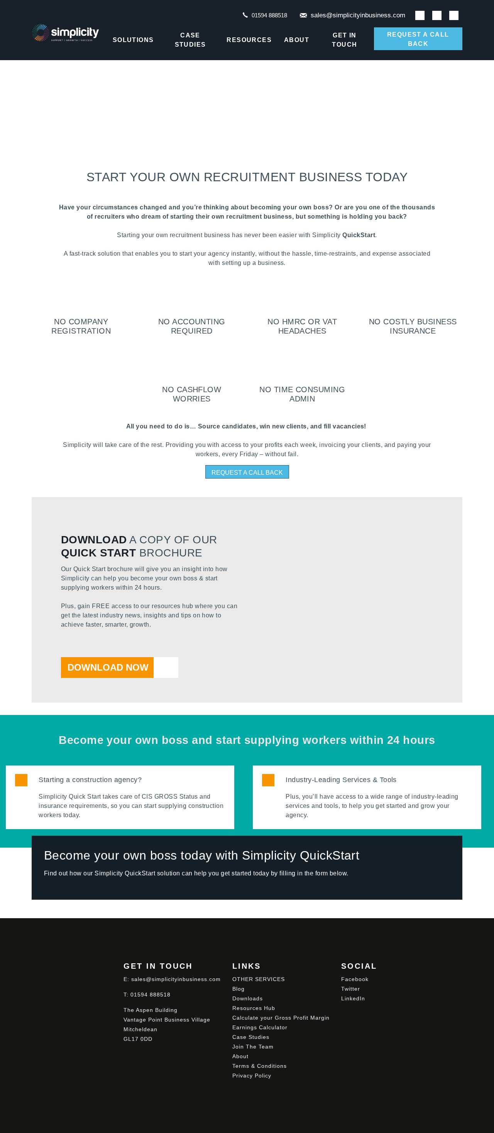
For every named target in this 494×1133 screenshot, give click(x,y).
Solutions (133, 40)
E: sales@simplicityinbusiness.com (172, 979)
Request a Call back (418, 39)
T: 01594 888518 (147, 994)
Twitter (350, 989)
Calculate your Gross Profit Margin (281, 1018)
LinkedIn (353, 998)
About (296, 40)
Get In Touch (344, 40)
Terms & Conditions (259, 1066)
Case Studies (190, 40)
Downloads (247, 998)
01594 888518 (269, 15)
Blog (238, 989)
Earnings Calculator (260, 1027)
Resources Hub (253, 1008)
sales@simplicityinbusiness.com (358, 15)
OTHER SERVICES (258, 979)
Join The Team (253, 1047)
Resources (249, 40)
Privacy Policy (251, 1075)
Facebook (355, 979)
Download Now (108, 667)
